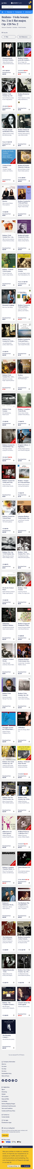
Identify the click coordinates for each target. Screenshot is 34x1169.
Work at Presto (5, 1076)
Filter (7, 37)
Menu (5, 3)
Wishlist (4, 1094)
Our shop (4, 1069)
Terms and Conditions (7, 1108)
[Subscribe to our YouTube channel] (16, 1080)
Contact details (5, 1117)
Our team (4, 1066)
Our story (4, 1071)
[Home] (2, 12)
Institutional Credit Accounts (9, 1106)
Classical (9, 12)
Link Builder (4, 1101)
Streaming (4, 1092)
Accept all (26, 1166)
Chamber (9, 27)
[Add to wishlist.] (14, 74)
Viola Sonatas (22, 27)
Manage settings (12, 1166)
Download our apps (6, 1122)
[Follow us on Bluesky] (10, 1080)
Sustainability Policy (6, 1073)
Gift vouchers (5, 1096)
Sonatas (15, 27)
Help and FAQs (5, 1099)
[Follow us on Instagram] (13, 1080)
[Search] (29, 6)
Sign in (3, 1089)
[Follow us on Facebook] (3, 1080)
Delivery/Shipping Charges (8, 1103)
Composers (18, 12)
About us (4, 1064)
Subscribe (5, 1135)
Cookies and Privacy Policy (8, 1111)
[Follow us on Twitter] (6, 1080)
